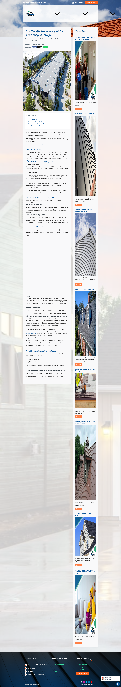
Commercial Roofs (72, 13)
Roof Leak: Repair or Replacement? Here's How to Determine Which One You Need (85, 571)
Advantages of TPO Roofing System (36, 121)
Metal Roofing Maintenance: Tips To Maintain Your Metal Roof (84, 210)
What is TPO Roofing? (33, 119)
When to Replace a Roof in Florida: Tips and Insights (85, 370)
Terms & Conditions (28, 684)
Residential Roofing (43, 13)
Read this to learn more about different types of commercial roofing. (40, 144)
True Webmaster (89, 684)
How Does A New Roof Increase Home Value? (84, 514)
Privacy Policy (36, 684)
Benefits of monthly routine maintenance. (38, 125)
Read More (78, 109)
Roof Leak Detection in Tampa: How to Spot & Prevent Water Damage (85, 38)
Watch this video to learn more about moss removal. (36, 226)
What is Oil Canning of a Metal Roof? (84, 114)
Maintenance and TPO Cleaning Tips (36, 123)
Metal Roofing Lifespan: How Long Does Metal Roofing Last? (85, 422)
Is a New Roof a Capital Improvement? (85, 289)
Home (36, 13)
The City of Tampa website (31, 333)
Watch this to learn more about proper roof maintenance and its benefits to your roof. (43, 368)
